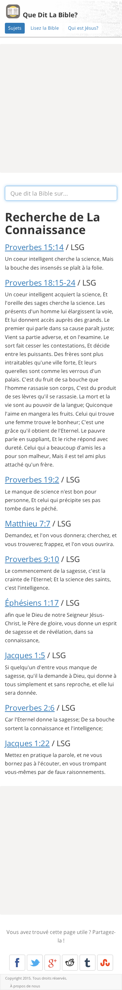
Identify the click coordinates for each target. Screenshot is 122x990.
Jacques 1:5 (25, 655)
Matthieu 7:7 (27, 523)
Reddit (70, 962)
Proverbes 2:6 (30, 707)
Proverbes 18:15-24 (40, 282)
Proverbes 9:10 (32, 559)
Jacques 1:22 (27, 743)
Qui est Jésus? (83, 28)
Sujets (14, 28)
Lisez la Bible (45, 28)
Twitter (35, 962)
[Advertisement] (61, 108)
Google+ (52, 962)
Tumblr (87, 962)
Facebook (17, 962)
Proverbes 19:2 (32, 479)
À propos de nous (25, 985)
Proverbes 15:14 (34, 247)
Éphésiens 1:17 (32, 602)
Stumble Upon (105, 962)
